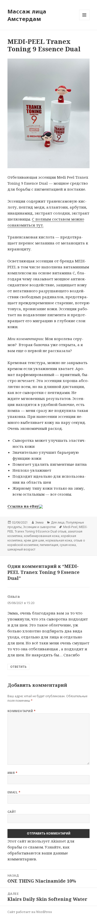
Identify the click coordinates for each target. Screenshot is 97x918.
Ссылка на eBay (23, 506)
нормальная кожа (59, 540)
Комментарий (21, 711)
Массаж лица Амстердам (26, 14)
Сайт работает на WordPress (29, 912)
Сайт (11, 812)
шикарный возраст (21, 549)
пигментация (49, 545)
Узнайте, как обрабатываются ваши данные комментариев (38, 852)
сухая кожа (68, 545)
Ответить (18, 667)
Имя (12, 773)
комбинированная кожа (41, 536)
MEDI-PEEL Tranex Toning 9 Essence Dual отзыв (47, 529)
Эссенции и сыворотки (39, 527)
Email (13, 792)
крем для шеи (34, 540)
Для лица (57, 522)
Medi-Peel (70, 527)
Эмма (39, 522)
